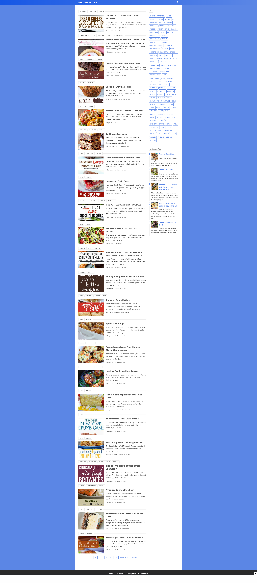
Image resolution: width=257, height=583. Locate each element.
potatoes (153, 104)
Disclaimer (144, 573)
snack (161, 120)
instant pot (153, 71)
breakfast (153, 26)
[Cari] (178, 2)
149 (116, 557)
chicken (82, 248)
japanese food (155, 75)
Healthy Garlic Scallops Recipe (122, 371)
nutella (152, 94)
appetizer (83, 106)
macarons (168, 81)
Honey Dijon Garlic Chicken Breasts (124, 537)
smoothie (153, 120)
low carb (93, 200)
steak (169, 124)
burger (160, 29)
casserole (171, 32)
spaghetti (111, 200)
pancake (152, 98)
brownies (83, 11)
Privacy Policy (131, 573)
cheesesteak (154, 39)
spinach (99, 343)
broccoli (162, 26)
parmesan (161, 98)
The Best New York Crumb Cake (122, 418)
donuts (159, 58)
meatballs (153, 88)
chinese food (154, 42)
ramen (151, 107)
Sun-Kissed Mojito (166, 169)
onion (168, 94)
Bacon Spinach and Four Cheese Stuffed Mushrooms (123, 348)
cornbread (153, 52)
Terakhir (134, 557)
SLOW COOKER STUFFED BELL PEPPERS (124, 110)
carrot (162, 32)
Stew (175, 124)
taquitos (152, 130)
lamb (163, 78)
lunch (161, 81)
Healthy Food (91, 485)
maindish (89, 367)
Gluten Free (83, 200)
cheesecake (83, 35)
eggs (166, 58)
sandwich (153, 111)
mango (160, 84)
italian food (164, 71)
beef (174, 19)
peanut (152, 101)
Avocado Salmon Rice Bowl (120, 490)
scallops (161, 114)
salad (88, 224)
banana (167, 19)
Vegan (173, 134)
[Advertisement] (128, 578)
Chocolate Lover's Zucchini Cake (123, 157)
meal (167, 84)
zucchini (99, 59)
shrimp (152, 117)
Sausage (152, 114)
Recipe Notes (87, 2)
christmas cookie (104, 461)
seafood (98, 367)
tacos (168, 127)
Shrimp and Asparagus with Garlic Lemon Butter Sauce (168, 187)
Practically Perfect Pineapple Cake (124, 442)
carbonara (153, 32)
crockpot (173, 52)
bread (81, 59)
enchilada (173, 58)
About (111, 573)
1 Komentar (118, 243)
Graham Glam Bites (166, 154)
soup (167, 120)
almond (152, 16)
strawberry (120, 35)
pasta (81, 224)
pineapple (165, 101)
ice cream (99, 509)
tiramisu (152, 134)
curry (161, 55)
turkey (166, 134)
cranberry (164, 52)
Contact (120, 573)
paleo (89, 248)
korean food (154, 78)
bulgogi (152, 29)
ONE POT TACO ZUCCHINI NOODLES (123, 204)
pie (158, 101)
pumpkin (170, 104)
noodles (102, 200)
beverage (153, 22)
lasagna (170, 78)
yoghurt (169, 137)
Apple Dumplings (115, 323)
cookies (92, 35)
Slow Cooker (170, 117)
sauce (167, 111)
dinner (91, 106)
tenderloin (168, 130)
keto (164, 75)
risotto (159, 107)
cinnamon (168, 45)
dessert (110, 35)
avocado (152, 19)
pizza (173, 101)
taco (162, 127)
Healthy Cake (172, 65)
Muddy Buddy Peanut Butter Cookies (125, 276)
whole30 (161, 137)
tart (104, 295)
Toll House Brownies (116, 134)
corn (172, 48)
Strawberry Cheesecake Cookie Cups (125, 39)
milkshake (171, 88)
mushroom (90, 343)
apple (81, 295)
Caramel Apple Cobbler (118, 300)
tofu (159, 134)
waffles (152, 137)
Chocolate (92, 11)
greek (163, 65)
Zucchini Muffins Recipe (118, 86)
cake (81, 153)
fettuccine (153, 62)
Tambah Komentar (124, 31)
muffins (152, 91)
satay (161, 111)
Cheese (152, 35)
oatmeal (160, 94)
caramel (89, 295)
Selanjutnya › (124, 557)
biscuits (162, 22)
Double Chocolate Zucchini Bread (123, 63)
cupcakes (101, 35)
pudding (162, 104)
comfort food (154, 48)
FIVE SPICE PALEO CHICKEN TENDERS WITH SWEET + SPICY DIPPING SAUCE (124, 254)
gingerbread (164, 62)
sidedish (101, 11)
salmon (101, 485)
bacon (82, 343)
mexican (162, 88)
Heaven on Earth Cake (117, 181)
